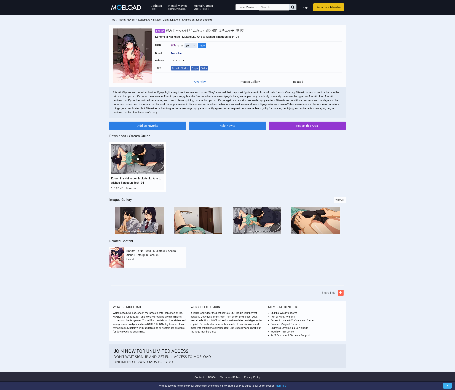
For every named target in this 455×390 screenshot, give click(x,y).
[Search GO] (292, 7)
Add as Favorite (147, 125)
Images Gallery (250, 81)
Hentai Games (203, 7)
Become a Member (328, 7)
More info (281, 385)
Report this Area (307, 125)
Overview (200, 81)
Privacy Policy (252, 377)
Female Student (180, 68)
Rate (202, 45)
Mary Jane (177, 53)
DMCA (212, 377)
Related (298, 81)
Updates (156, 7)
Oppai (195, 68)
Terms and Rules (230, 377)
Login (305, 7)
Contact (199, 377)
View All (339, 199)
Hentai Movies (178, 7)
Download (131, 188)
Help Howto (227, 125)
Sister (204, 68)
